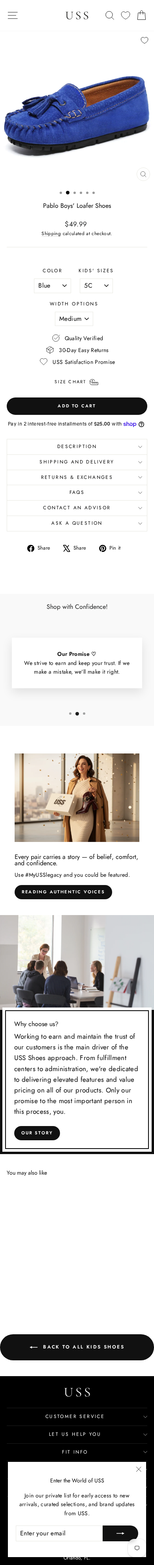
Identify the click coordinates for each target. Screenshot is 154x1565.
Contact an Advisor (77, 507)
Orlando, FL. (77, 1557)
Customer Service (75, 1416)
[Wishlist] (125, 15)
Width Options (74, 303)
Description (77, 446)
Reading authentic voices (63, 892)
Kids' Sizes (96, 270)
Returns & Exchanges (77, 477)
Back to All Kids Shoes (82, 1346)
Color (52, 270)
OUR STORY (37, 1133)
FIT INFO (75, 1452)
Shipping (51, 233)
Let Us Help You (75, 1434)
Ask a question (77, 523)
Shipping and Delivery (76, 461)
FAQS (77, 492)
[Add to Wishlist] (144, 40)
